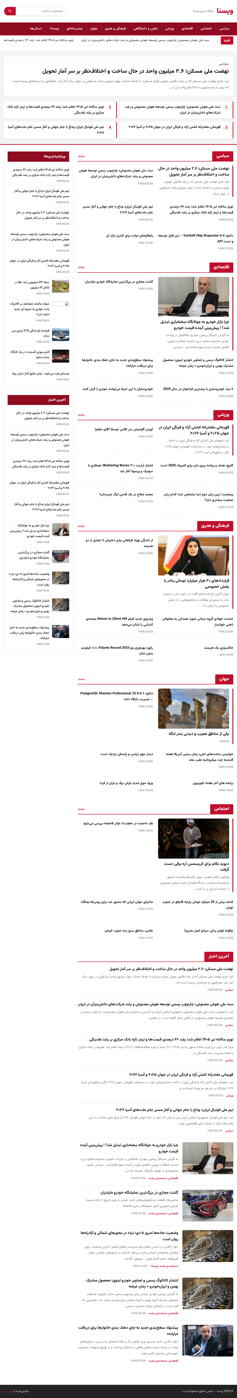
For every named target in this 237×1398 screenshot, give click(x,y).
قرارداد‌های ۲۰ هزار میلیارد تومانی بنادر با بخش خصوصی (196, 584)
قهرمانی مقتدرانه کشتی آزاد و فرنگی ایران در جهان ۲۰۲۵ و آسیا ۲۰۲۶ (175, 127)
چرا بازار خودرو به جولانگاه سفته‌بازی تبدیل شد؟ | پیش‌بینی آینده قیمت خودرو (194, 325)
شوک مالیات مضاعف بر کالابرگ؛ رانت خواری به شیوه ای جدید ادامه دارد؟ (29, 309)
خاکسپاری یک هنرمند (218, 648)
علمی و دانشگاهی (146, 28)
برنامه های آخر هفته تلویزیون (213, 783)
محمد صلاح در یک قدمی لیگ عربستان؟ (126, 494)
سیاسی (225, 28)
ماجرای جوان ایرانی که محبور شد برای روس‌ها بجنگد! (117, 902)
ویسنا (225, 11)
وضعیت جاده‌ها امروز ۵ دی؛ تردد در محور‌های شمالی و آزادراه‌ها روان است (29, 579)
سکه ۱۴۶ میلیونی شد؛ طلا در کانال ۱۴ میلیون (31, 285)
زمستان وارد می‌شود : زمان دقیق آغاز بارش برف (40, 373)
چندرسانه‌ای (75, 28)
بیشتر (81, 156)
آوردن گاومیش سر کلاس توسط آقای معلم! (124, 429)
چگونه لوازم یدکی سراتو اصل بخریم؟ (208, 930)
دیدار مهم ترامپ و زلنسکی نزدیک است (126, 754)
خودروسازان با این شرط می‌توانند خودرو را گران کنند (118, 389)
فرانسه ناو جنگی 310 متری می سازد (30, 333)
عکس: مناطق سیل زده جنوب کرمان (129, 930)
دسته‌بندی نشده (158, 1178)
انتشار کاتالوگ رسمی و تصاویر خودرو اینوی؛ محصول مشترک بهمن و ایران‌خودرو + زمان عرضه (198, 363)
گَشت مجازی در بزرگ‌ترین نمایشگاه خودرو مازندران (119, 282)
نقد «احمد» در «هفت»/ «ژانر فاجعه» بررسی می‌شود (118, 823)
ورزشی (169, 28)
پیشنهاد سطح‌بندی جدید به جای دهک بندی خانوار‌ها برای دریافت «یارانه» (29, 633)
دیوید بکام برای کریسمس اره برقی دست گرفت (196, 867)
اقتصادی (187, 28)
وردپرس (8, 1391)
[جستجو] (10, 11)
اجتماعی (206, 28)
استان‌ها (36, 28)
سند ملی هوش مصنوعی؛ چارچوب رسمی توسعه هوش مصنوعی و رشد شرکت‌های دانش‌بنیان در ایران (151, 40)
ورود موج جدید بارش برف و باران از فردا (126, 783)
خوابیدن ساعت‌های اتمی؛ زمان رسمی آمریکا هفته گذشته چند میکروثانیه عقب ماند (199, 757)
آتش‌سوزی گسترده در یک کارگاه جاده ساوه (29, 355)
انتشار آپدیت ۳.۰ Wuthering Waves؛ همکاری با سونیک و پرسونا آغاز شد (120, 468)
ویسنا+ (54, 28)
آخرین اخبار (219, 956)
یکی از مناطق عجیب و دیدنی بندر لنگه (199, 734)
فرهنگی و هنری (115, 28)
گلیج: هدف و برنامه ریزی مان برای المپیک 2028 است (196, 465)
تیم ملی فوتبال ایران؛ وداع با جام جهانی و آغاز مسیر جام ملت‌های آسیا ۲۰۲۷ (174, 1110)
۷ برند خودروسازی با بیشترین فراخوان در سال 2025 (198, 389)
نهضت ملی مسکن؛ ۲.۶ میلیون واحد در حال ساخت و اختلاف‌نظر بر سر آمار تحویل (135, 71)
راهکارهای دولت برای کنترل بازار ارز (129, 235)
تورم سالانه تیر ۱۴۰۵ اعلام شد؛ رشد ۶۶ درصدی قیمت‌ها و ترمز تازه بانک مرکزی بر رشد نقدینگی (201, 209)
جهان (93, 28)
